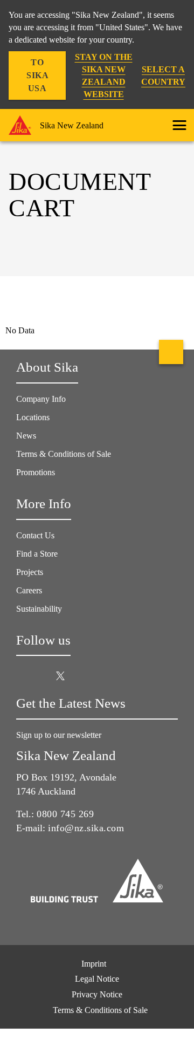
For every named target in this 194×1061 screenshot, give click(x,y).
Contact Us (35, 535)
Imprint (93, 963)
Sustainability (39, 608)
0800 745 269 (65, 814)
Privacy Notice (97, 994)
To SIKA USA (37, 75)
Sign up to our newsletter (59, 735)
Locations (33, 417)
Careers (29, 590)
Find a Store (37, 553)
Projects (29, 572)
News (26, 435)
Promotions (35, 472)
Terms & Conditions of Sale (63, 453)
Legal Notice (97, 978)
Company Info (41, 398)
